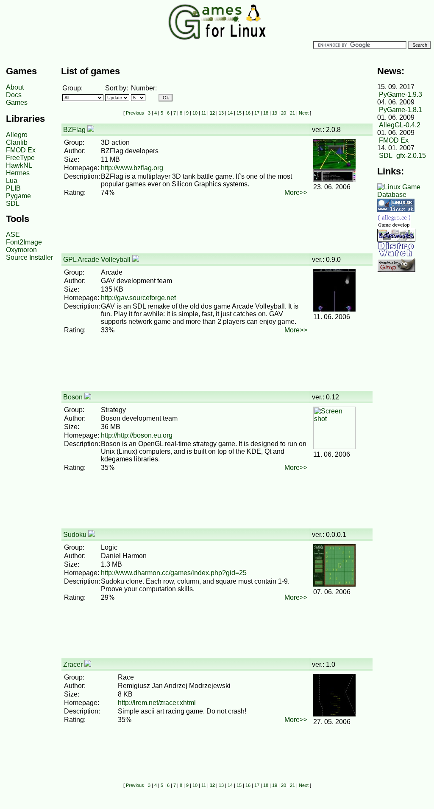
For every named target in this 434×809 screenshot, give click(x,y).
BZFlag (74, 129)
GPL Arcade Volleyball (97, 259)
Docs (14, 94)
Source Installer (29, 257)
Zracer (73, 664)
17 (256, 112)
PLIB (13, 188)
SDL (12, 203)
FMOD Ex (21, 150)
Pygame (18, 195)
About (15, 87)
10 (195, 112)
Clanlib (17, 142)
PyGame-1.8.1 (400, 109)
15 (239, 112)
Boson (73, 397)
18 (265, 112)
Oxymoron (21, 249)
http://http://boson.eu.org (136, 435)
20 (283, 112)
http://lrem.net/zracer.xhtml (157, 702)
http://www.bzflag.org (132, 167)
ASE (13, 234)
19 (274, 112)
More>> (295, 192)
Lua (11, 180)
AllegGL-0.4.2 (399, 125)
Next (304, 112)
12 (212, 112)
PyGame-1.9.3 (400, 94)
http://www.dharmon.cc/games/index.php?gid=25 (174, 572)
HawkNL (19, 165)
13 (221, 112)
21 (292, 112)
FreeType (20, 157)
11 (203, 112)
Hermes (18, 173)
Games (17, 102)
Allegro (17, 134)
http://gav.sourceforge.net (138, 297)
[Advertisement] (215, 234)
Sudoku (74, 534)
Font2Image (24, 242)
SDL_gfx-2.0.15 (402, 155)
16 (247, 112)
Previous (135, 112)
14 (230, 112)
